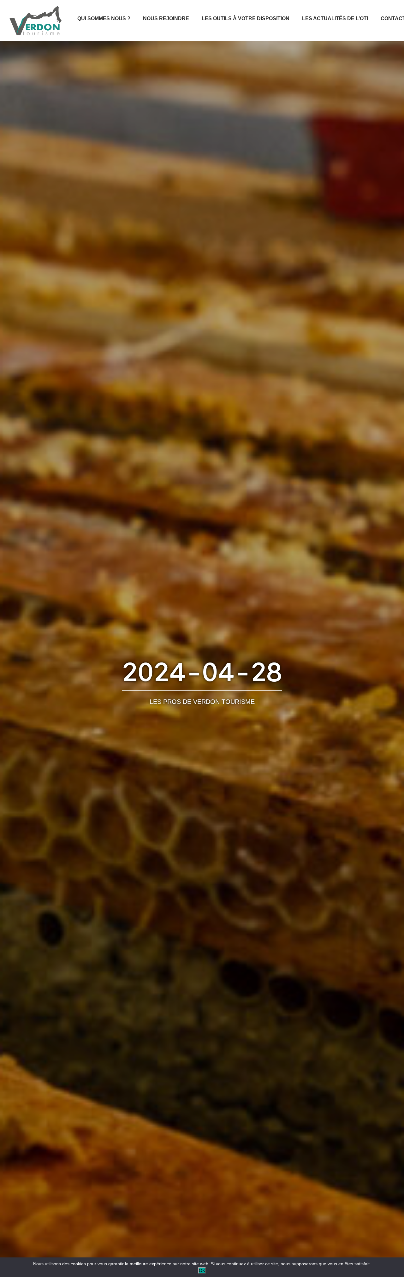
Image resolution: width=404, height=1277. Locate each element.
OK (202, 1270)
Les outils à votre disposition (245, 18)
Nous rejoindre (166, 18)
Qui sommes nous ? (103, 18)
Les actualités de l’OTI (335, 18)
